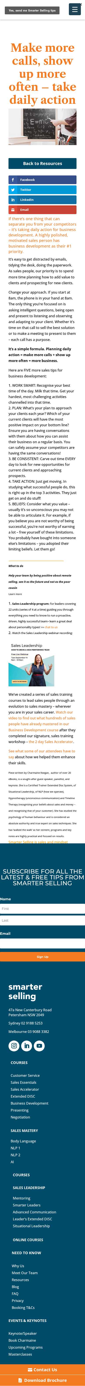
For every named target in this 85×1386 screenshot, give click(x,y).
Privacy (18, 1300)
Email (5, 934)
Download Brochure (45, 1380)
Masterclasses (20, 1354)
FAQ (15, 1293)
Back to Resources (42, 163)
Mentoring (21, 1198)
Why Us (18, 1266)
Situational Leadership (31, 1226)
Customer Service (25, 1075)
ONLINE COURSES (28, 1239)
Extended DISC (23, 1096)
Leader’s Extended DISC (32, 1219)
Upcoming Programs (25, 1347)
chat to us (51, 627)
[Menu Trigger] (75, 9)
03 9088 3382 (38, 1031)
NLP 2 (15, 1155)
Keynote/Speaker (22, 1333)
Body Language (23, 1141)
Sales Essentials (23, 1082)
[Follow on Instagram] (13, 1046)
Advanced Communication (34, 1212)
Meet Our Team (25, 1272)
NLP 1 (15, 1148)
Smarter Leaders (27, 1205)
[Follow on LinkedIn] (26, 1046)
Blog (15, 1286)
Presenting (20, 1110)
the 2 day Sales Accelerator (51, 741)
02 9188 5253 (31, 1023)
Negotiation (20, 1117)
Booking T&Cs (23, 1307)
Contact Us (45, 1370)
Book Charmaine (22, 1340)
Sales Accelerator (25, 1089)
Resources (20, 1279)
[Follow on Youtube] (39, 1046)
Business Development (29, 1103)
